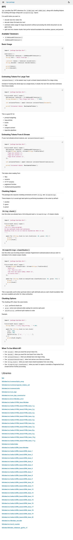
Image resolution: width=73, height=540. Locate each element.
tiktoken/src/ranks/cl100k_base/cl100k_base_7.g (18, 427)
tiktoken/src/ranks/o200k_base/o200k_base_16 (17, 503)
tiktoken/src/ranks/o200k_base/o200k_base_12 (17, 489)
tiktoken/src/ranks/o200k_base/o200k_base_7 (17, 472)
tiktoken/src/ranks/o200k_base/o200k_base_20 (17, 517)
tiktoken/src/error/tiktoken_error (13, 399)
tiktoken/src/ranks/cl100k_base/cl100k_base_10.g (18, 437)
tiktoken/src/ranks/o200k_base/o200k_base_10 (17, 482)
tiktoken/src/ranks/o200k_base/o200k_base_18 (17, 510)
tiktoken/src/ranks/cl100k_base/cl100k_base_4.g (18, 416)
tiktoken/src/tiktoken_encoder (12, 521)
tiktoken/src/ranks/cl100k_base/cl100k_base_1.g (18, 406)
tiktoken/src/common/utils (11, 388)
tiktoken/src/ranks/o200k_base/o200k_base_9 (17, 479)
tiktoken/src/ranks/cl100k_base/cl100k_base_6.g (18, 423)
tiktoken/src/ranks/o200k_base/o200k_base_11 (17, 486)
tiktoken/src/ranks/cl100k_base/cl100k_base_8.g (18, 430)
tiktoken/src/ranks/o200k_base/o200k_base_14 (17, 496)
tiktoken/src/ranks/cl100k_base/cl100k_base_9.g (18, 434)
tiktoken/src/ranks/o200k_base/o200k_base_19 (17, 514)
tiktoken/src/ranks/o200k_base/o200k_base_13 (17, 493)
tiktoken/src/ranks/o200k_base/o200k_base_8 (17, 475)
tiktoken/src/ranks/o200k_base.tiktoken (15, 447)
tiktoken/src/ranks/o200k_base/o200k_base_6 (17, 468)
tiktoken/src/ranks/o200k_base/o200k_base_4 (17, 461)
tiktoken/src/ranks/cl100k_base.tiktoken (15, 402)
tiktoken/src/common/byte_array (13, 381)
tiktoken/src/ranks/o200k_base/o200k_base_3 (17, 458)
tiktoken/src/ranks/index (10, 444)
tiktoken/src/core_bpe (9, 392)
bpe (3, 378)
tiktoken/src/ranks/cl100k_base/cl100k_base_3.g (18, 413)
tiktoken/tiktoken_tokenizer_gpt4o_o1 (14, 528)
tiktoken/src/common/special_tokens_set (16, 385)
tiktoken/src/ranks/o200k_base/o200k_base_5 (17, 465)
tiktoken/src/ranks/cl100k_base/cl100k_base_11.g (18, 441)
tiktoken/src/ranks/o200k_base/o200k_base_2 (17, 454)
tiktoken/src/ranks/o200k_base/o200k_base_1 (17, 451)
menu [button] (3, 2)
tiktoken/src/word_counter (11, 524)
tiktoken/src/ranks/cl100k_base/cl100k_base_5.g (18, 420)
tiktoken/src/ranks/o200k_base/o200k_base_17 (17, 507)
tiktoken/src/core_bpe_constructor (13, 395)
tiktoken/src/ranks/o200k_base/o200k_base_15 (17, 500)
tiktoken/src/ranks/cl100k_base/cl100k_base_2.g (18, 409)
